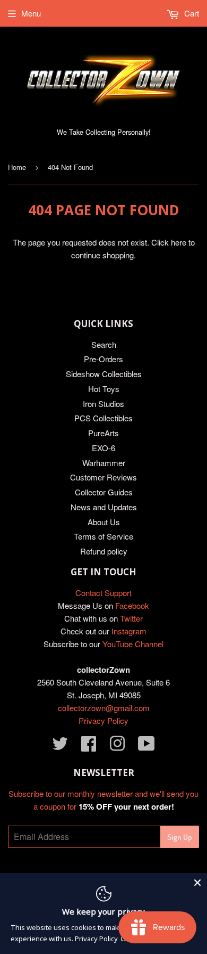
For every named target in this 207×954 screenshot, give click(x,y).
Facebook (132, 605)
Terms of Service (103, 536)
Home (17, 167)
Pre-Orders (103, 358)
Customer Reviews (103, 477)
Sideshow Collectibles (104, 373)
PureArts (103, 432)
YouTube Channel (132, 643)
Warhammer (103, 462)
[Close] (197, 882)
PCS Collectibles (103, 417)
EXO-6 (103, 447)
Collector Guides (104, 492)
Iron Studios (103, 403)
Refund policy (103, 551)
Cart (190, 13)
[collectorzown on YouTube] (146, 746)
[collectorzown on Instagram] (117, 746)
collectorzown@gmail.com (104, 707)
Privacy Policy (103, 720)
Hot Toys (103, 388)
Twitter (131, 618)
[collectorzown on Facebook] (89, 746)
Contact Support (103, 592)
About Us (104, 521)
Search (103, 344)
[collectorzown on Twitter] (60, 746)
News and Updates (104, 506)
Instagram (128, 631)
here (178, 242)
